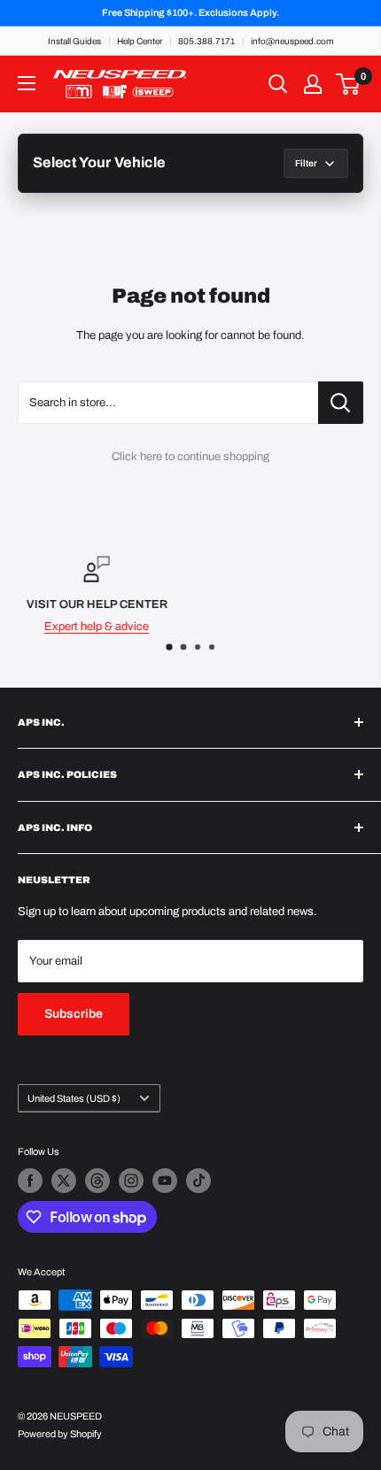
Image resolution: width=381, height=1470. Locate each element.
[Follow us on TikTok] (198, 1180)
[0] (349, 84)
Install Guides (74, 41)
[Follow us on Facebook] (30, 1180)
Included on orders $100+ (259, 626)
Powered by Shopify (60, 1433)
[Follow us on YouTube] (164, 1180)
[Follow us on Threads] (97, 1180)
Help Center (139, 41)
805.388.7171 (206, 41)
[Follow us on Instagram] (131, 1180)
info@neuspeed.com (292, 41)
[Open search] (278, 84)
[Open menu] (26, 83)
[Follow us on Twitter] (63, 1180)
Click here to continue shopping (190, 456)
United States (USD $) (74, 1098)
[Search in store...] (340, 402)
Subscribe (73, 1013)
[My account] (313, 84)
